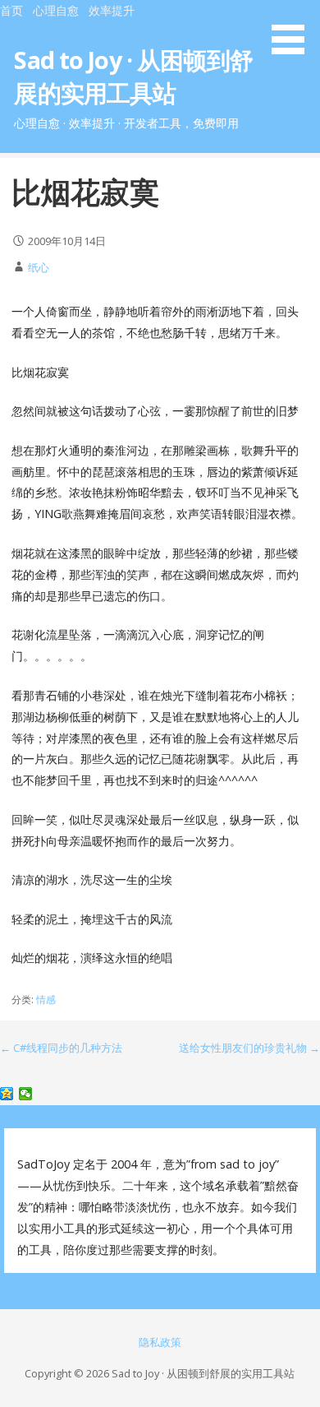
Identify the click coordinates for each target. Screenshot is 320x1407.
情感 (46, 1000)
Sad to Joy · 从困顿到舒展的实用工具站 (133, 76)
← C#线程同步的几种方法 (61, 1047)
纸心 (38, 267)
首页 (11, 10)
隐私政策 (160, 1342)
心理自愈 (56, 10)
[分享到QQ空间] (7, 1093)
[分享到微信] (26, 1093)
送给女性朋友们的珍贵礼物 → (249, 1047)
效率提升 (112, 10)
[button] (293, 29)
